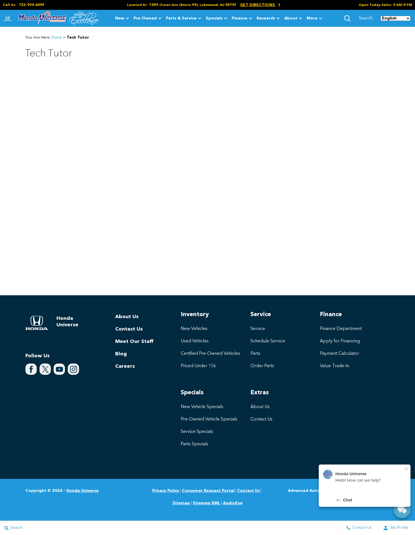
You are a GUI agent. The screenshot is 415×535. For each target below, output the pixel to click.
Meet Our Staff (134, 341)
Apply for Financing (340, 341)
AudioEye (233, 503)
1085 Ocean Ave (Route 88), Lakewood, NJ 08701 (193, 5)
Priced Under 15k (198, 366)
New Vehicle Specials (202, 407)
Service (257, 329)
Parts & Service (181, 18)
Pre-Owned (145, 18)
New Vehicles (194, 329)
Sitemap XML (206, 503)
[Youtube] (59, 369)
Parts (255, 353)
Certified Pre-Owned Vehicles (210, 353)
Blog (121, 353)
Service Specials (197, 432)
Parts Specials (194, 444)
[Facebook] (31, 369)
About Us (127, 316)
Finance (239, 18)
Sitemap (181, 503)
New (119, 18)
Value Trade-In (334, 366)
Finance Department (341, 329)
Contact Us (129, 329)
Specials (214, 18)
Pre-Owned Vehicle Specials (209, 419)
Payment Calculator (339, 353)
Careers (125, 366)
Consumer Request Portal (208, 491)
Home (56, 37)
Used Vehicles (195, 341)
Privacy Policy (165, 491)
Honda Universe (82, 491)
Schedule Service (267, 341)
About (290, 18)
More (312, 19)
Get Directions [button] (258, 5)
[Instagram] (73, 369)
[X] (45, 369)
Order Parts (262, 366)
